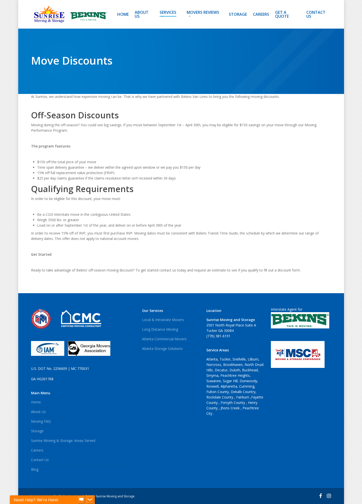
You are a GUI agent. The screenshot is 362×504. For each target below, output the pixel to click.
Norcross (213, 364)
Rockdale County (220, 397)
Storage (37, 431)
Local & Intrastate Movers (163, 319)
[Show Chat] (81, 499)
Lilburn (253, 359)
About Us (38, 411)
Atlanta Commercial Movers (164, 339)
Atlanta (212, 359)
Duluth (235, 370)
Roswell (212, 386)
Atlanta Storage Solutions (162, 348)
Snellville (239, 359)
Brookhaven (233, 364)
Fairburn (243, 397)
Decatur (221, 370)
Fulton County (217, 391)
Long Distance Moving (160, 329)
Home (36, 402)
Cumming (246, 386)
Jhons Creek (231, 408)
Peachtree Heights (235, 375)
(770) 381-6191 (218, 336)
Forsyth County (233, 402)
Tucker (225, 359)
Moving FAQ (41, 421)
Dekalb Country (243, 391)
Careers (37, 450)
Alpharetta (229, 386)
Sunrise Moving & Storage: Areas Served (63, 440)
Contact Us (40, 459)
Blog (34, 469)
